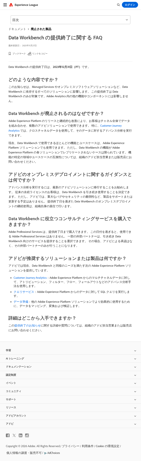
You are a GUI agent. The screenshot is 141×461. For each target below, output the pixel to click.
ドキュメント (17, 29)
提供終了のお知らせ (27, 325)
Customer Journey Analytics (30, 277)
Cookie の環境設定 (107, 446)
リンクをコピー (40, 53)
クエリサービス (24, 292)
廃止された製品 (41, 29)
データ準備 (21, 301)
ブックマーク (19, 53)
